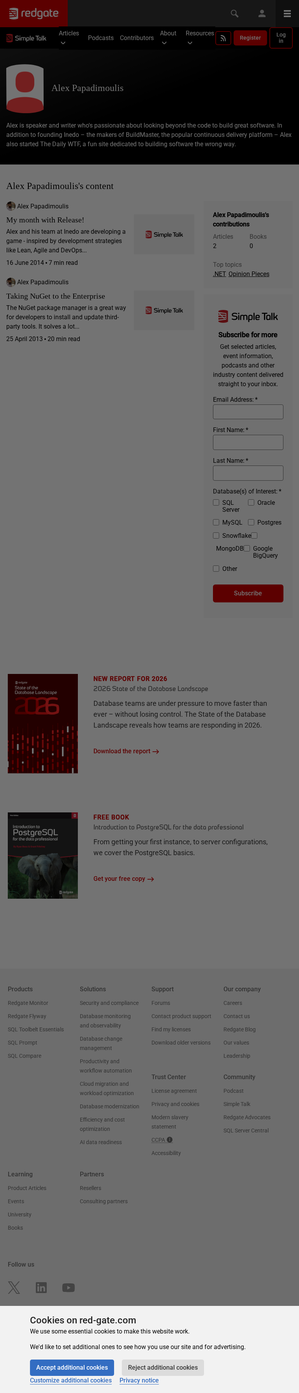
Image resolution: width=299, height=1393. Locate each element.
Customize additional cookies (71, 1380)
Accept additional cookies (72, 1367)
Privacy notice (139, 1380)
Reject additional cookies (163, 1367)
